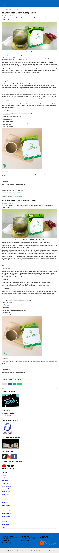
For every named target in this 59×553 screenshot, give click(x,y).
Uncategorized (4, 527)
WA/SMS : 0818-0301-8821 (7, 539)
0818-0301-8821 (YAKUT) (9, 413)
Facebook (10, 196)
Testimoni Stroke (5, 521)
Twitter (15, 196)
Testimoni (26, 1)
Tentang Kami (7, 1)
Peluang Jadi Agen (46, 1)
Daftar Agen (31, 1)
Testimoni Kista (5, 502)
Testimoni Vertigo (5, 524)
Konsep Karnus (53, 1)
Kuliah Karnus (4, 478)
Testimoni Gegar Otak (6, 488)
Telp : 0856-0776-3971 (6, 542)
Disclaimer (4, 5)
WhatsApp (19, 196)
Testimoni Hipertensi (6, 491)
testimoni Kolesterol (6, 505)
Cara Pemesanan (38, 1)
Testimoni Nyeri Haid (6, 510)
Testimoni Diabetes (5, 483)
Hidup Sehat (4, 475)
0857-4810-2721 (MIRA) (9, 416)
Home (3, 1)
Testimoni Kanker (5, 497)
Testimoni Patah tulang (6, 513)
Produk (13, 1)
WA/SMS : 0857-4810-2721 (7, 540)
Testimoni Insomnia (5, 494)
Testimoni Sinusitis (5, 519)
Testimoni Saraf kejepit (6, 516)
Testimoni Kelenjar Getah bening (8, 499)
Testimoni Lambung (5, 508)
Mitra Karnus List (5, 480)
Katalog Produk (19, 1)
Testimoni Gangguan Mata (7, 486)
